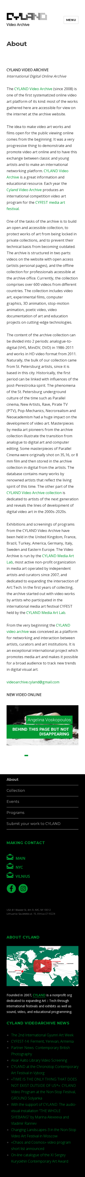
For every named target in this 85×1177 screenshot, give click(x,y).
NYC (19, 867)
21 (48, 761)
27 (10, 766)
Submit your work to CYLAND (34, 824)
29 (21, 766)
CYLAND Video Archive (33, 88)
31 (32, 766)
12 (70, 755)
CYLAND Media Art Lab (45, 612)
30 (26, 766)
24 (64, 761)
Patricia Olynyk (57, 719)
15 (15, 761)
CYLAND (39, 995)
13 (75, 755)
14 (10, 761)
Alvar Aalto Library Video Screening (39, 1060)
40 (29, 771)
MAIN (20, 858)
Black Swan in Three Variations (46, 731)
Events (13, 801)
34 (48, 766)
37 (64, 766)
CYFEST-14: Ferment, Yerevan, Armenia (42, 1041)
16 (21, 761)
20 (42, 761)
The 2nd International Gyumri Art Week (42, 1035)
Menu (71, 20)
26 (75, 761)
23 (59, 761)
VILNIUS (23, 876)
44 (51, 771)
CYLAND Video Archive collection (34, 492)
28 (15, 766)
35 (53, 766)
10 (59, 755)
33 (42, 766)
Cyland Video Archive (24, 189)
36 (59, 766)
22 (53, 761)
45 (56, 771)
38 (70, 766)
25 (70, 761)
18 (32, 761)
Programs (15, 813)
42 (40, 771)
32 (37, 766)
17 (26, 761)
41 (34, 771)
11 (64, 755)
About (12, 779)
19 (37, 761)
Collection (16, 790)
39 (75, 766)
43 (45, 771)
